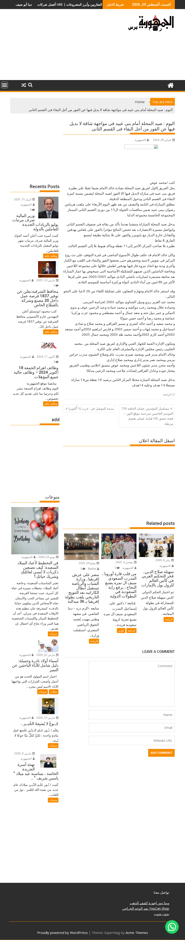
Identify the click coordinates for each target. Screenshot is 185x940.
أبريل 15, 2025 (23, 199)
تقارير (121, 630)
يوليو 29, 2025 (87, 563)
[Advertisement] (66, 46)
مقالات (53, 691)
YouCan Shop (158, 908)
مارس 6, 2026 (23, 753)
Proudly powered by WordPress (62, 932)
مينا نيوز (163, 903)
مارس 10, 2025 (46, 280)
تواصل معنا (161, 892)
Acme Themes (137, 932)
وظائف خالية (50, 255)
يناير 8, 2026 (163, 560)
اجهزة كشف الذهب (143, 903)
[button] (172, 927)
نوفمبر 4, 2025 (125, 562)
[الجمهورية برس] (170, 84)
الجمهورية (140, 140)
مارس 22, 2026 (46, 655)
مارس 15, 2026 (46, 718)
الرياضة (167, 394)
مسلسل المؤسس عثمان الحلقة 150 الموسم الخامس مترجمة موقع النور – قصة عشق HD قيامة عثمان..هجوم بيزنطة (147, 416)
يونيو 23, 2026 (47, 557)
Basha (92, 569)
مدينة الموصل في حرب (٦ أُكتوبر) (91, 408)
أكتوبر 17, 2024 (46, 357)
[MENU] (4, 85)
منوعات (53, 633)
